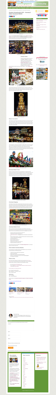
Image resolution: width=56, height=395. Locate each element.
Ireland (24, 374)
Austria (24, 357)
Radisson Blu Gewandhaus (16, 264)
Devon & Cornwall (25, 364)
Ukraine (24, 386)
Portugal (24, 379)
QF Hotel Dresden (16, 266)
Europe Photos (32, 0)
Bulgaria (24, 360)
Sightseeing (12, 296)
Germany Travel (28, 3)
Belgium (24, 358)
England (24, 365)
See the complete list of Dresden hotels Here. (15, 268)
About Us (36, 0)
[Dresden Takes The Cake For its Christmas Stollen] (12, 289)
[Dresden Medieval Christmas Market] (29, 289)
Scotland (24, 381)
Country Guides (17, 0)
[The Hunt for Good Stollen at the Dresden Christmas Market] (21, 289)
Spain (24, 382)
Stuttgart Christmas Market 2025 (40, 29)
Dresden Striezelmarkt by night (20, 278)
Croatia (24, 361)
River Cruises (27, 0)
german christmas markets (30, 297)
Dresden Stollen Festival (13, 234)
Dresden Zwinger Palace (24, 244)
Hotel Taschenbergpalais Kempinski (20, 265)
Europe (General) (25, 368)
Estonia (24, 367)
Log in (33, 390)
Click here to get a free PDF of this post (15, 281)
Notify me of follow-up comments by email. (14, 343)
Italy (23, 375)
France (24, 371)
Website (9, 338)
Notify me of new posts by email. (12, 345)
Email (9, 335)
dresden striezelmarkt (25, 297)
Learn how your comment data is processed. (24, 350)
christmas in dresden (14, 297)
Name (9, 331)
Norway (24, 378)
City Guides (22, 0)
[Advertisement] (14, 60)
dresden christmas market (19, 297)
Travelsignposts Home (11, 0)
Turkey (24, 385)
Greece (24, 372)
